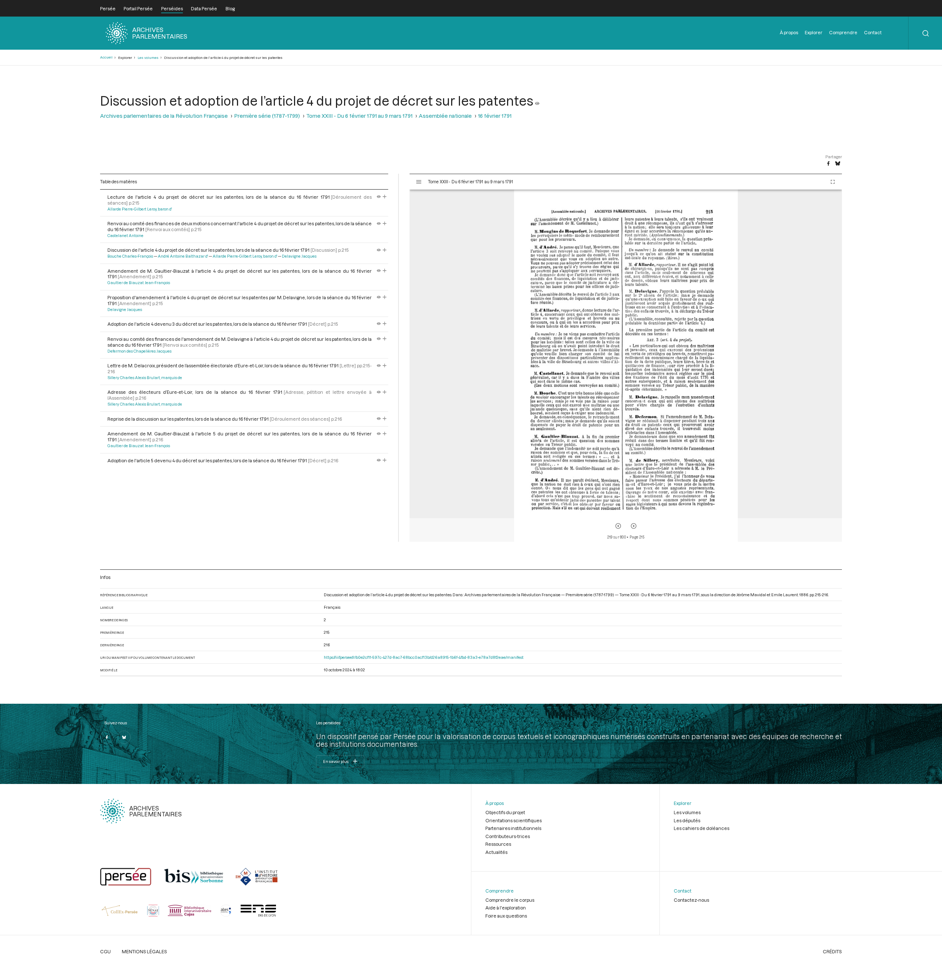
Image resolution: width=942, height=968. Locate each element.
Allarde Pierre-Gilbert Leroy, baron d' (139, 209)
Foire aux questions (506, 915)
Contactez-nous (691, 899)
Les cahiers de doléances (701, 828)
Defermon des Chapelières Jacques (139, 351)
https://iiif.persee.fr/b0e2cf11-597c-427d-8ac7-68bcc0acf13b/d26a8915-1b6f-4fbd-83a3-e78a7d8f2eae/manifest (424, 657)
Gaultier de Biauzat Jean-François (138, 282)
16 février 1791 (494, 116)
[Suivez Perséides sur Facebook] (106, 737)
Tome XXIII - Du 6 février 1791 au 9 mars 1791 (359, 116)
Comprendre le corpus (509, 899)
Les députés (687, 820)
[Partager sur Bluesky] (837, 163)
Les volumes (148, 58)
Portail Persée (138, 8)
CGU (105, 951)
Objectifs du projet (505, 812)
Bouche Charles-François (130, 256)
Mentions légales (144, 951)
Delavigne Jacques (299, 256)
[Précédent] (618, 526)
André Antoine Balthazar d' (183, 256)
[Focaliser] (385, 196)
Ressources (498, 844)
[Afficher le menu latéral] (418, 182)
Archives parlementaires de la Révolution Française (164, 116)
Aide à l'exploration (505, 907)
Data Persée (204, 8)
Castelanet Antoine (125, 235)
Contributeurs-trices (507, 836)
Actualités (496, 852)
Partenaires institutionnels (513, 828)
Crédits (832, 951)
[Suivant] (633, 526)
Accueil (106, 57)
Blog (230, 8)
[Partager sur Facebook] (828, 163)
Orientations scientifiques (513, 820)
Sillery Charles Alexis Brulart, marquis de (144, 377)
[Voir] (537, 100)
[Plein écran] (832, 182)
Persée (108, 8)
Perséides (172, 8)
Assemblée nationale (445, 116)
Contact (873, 32)
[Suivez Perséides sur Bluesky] (124, 737)
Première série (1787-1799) (267, 116)
